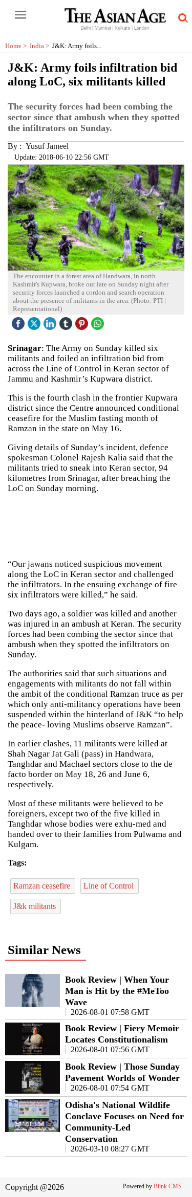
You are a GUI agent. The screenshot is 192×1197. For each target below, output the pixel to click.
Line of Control (109, 885)
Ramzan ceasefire (42, 885)
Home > (17, 46)
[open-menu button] (20, 15)
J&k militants (35, 906)
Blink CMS (168, 1186)
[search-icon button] (181, 18)
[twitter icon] (35, 321)
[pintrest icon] (83, 321)
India (41, 46)
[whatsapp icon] (99, 321)
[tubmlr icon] (67, 321)
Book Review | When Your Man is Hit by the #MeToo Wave (117, 990)
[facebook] (19, 321)
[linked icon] (51, 321)
